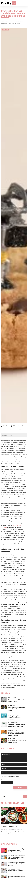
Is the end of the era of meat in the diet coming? (17, 741)
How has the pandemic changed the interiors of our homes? (17, 725)
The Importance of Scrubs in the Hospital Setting (17, 700)
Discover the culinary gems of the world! (12, 829)
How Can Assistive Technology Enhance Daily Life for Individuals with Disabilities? (16, 850)
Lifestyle (5, 29)
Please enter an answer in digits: (10, 776)
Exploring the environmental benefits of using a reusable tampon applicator (16, 733)
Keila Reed (6, 426)
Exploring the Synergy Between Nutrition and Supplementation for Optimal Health (16, 857)
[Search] (25, 796)
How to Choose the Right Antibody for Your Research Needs (15, 870)
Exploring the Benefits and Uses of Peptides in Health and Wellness (16, 864)
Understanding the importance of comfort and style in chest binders (16, 709)
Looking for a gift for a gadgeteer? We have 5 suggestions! (14, 717)
